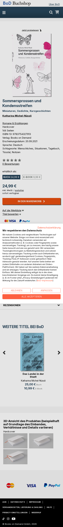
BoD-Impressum (45, 280)
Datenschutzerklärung (49, 227)
